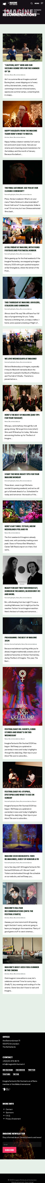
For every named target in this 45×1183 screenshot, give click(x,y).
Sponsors (10, 1112)
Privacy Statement (13, 1118)
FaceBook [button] (20, 1069)
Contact (9, 1109)
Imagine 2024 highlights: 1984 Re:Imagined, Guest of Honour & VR (22, 857)
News (11, 75)
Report (23, 739)
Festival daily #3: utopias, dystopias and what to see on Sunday (19, 794)
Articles (7, 75)
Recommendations (19, 75)
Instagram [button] (8, 1069)
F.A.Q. (8, 1115)
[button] (39, 2)
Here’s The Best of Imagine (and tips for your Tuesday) (22, 416)
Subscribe (9, 1149)
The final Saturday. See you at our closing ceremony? (21, 189)
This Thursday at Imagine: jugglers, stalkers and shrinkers (22, 304)
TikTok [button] (16, 1074)
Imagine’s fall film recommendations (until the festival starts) (19, 911)
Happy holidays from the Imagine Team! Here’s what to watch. (21, 132)
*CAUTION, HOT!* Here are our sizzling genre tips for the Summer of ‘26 (22, 68)
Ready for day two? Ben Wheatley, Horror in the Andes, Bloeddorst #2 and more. (22, 591)
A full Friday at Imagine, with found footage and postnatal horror (22, 248)
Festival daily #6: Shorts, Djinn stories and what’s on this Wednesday (20, 732)
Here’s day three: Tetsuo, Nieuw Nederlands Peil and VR (20, 527)
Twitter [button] (31, 1069)
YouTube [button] (6, 1074)
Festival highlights (10, 194)
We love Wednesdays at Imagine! (21, 358)
